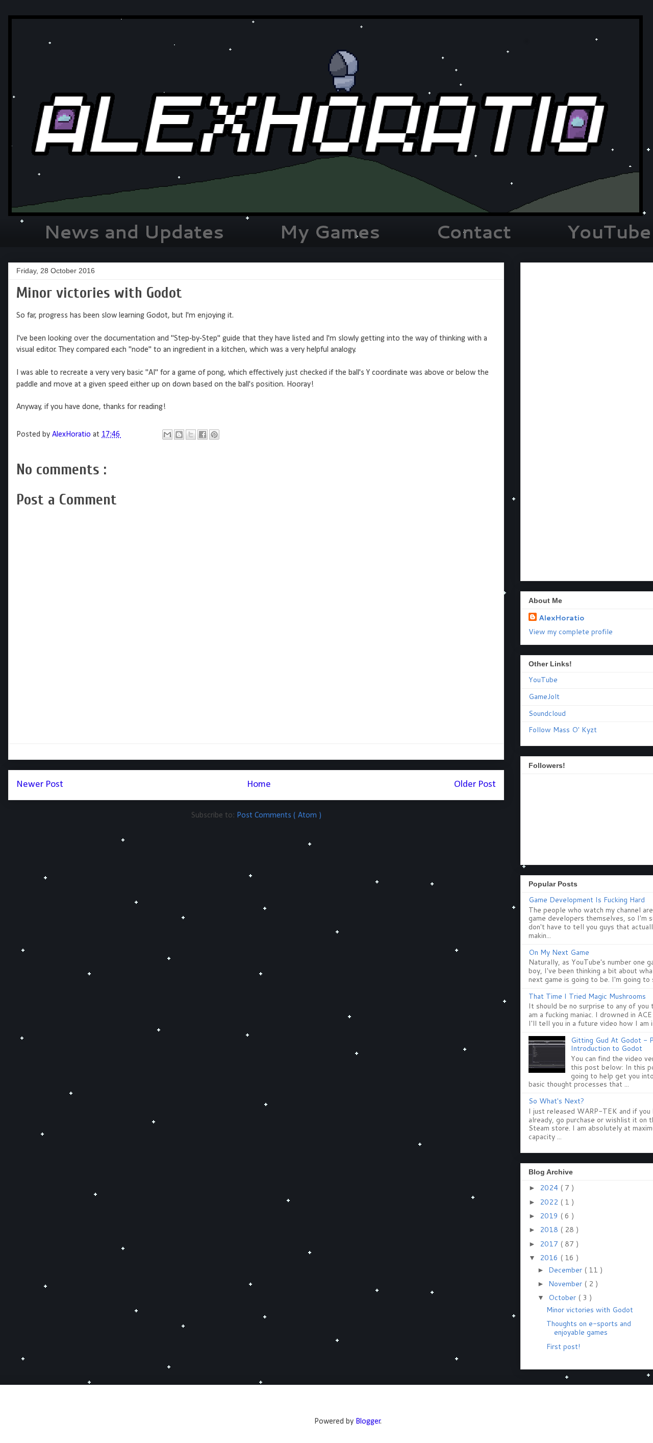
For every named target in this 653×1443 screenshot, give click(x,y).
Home (259, 784)
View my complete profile (571, 632)
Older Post (475, 784)
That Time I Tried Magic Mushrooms (587, 996)
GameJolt (544, 696)
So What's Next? (556, 1101)
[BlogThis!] (179, 434)
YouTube (543, 680)
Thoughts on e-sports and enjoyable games (588, 1327)
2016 (550, 1258)
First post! (563, 1346)
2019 (550, 1216)
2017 (550, 1244)
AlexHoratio (562, 618)
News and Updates (134, 232)
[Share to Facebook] (202, 434)
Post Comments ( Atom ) (279, 815)
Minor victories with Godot (589, 1310)
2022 (550, 1202)
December (566, 1270)
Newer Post (39, 784)
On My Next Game (559, 952)
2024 (550, 1188)
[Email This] (167, 434)
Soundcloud (547, 713)
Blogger (368, 1421)
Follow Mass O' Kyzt (563, 730)
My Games (330, 232)
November (566, 1284)
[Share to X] (191, 434)
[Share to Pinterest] (214, 434)
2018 (550, 1229)
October (563, 1297)
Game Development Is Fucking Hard (587, 900)
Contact (473, 232)
